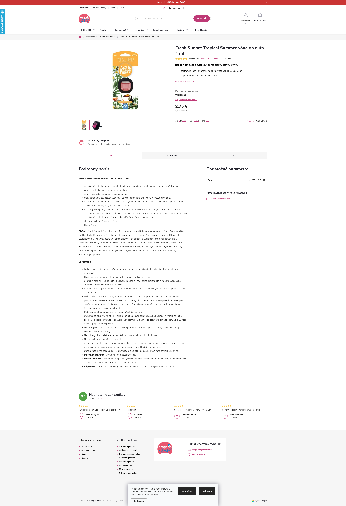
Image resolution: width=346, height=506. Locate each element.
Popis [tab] (110, 156)
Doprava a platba (126, 461)
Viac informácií (152, 494)
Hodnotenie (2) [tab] (173, 156)
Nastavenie (138, 501)
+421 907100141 (199, 454)
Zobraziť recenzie (107, 398)
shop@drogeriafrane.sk (202, 450)
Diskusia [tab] (236, 156)
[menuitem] (88, 30)
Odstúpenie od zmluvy (128, 473)
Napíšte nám (84, 8)
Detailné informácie (183, 82)
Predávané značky (127, 465)
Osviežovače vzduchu (220, 198)
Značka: (257, 121)
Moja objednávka (126, 469)
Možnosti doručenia (188, 99)
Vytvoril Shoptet (261, 501)
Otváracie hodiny (99, 8)
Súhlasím (207, 491)
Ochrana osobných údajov (130, 454)
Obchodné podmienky (128, 446)
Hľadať (201, 18)
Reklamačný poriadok (128, 450)
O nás (113, 8)
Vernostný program (127, 458)
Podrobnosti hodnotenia (209, 59)
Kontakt (122, 8)
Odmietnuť (187, 491)
